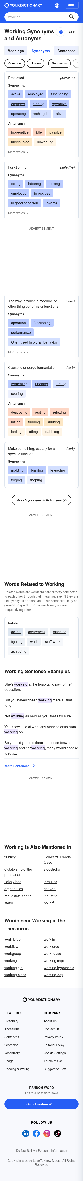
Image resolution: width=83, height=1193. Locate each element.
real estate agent (17, 895)
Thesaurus (11, 1029)
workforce (51, 946)
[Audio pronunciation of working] (60, 32)
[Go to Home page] (23, 5)
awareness (36, 631)
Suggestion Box (55, 1069)
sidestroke (52, 869)
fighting (17, 641)
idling (33, 431)
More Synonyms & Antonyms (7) (41, 500)
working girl (13, 967)
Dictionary (11, 1021)
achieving (18, 651)
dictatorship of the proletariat (18, 872)
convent (50, 888)
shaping (35, 479)
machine (59, 631)
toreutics (50, 881)
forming (37, 470)
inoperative (20, 132)
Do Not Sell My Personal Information (41, 1150)
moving (54, 183)
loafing (16, 431)
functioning (59, 94)
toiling (16, 183)
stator (8, 902)
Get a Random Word (41, 1104)
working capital (56, 960)
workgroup (12, 953)
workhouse (52, 953)
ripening (41, 383)
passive (55, 132)
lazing (16, 421)
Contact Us (51, 1029)
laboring (34, 183)
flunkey (10, 856)
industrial (51, 895)
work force (12, 939)
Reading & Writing (17, 1069)
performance (21, 332)
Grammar (11, 1045)
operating (18, 113)
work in (49, 939)
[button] (57, 5)
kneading (57, 470)
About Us (50, 1021)
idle (39, 132)
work (34, 641)
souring (17, 393)
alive (60, 113)
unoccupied (20, 141)
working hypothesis (59, 967)
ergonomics (13, 888)
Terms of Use (53, 1061)
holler (49, 902)
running (38, 103)
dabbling (52, 431)
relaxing (59, 412)
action (16, 631)
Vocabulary (12, 1053)
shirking (53, 421)
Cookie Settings (55, 1053)
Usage (9, 1061)
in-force (51, 203)
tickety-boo (12, 881)
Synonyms (41, 50)
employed (35, 94)
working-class (15, 974)
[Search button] (71, 17)
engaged (18, 103)
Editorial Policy (54, 1045)
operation (18, 322)
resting (40, 412)
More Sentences (16, 765)
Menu (72, 5)
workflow (11, 946)
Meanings (16, 50)
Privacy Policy (53, 1037)
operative (59, 103)
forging (16, 479)
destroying (19, 412)
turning (61, 383)
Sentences (66, 50)
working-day (53, 974)
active (15, 94)
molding (17, 470)
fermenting (19, 383)
